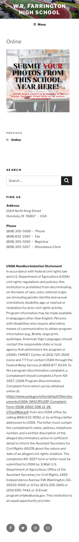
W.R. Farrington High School (39, 9)
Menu (42, 24)
